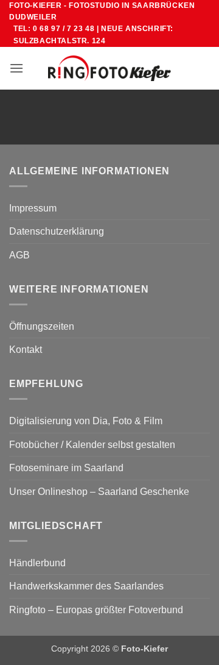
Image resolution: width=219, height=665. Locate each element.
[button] (16, 68)
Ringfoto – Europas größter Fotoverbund (96, 610)
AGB (19, 255)
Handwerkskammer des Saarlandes (86, 586)
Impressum (33, 208)
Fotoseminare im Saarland (66, 468)
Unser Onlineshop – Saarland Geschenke (99, 491)
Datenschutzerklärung (56, 231)
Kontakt (25, 349)
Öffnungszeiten (41, 326)
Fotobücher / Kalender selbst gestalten (92, 444)
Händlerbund (37, 563)
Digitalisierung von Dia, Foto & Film (85, 421)
